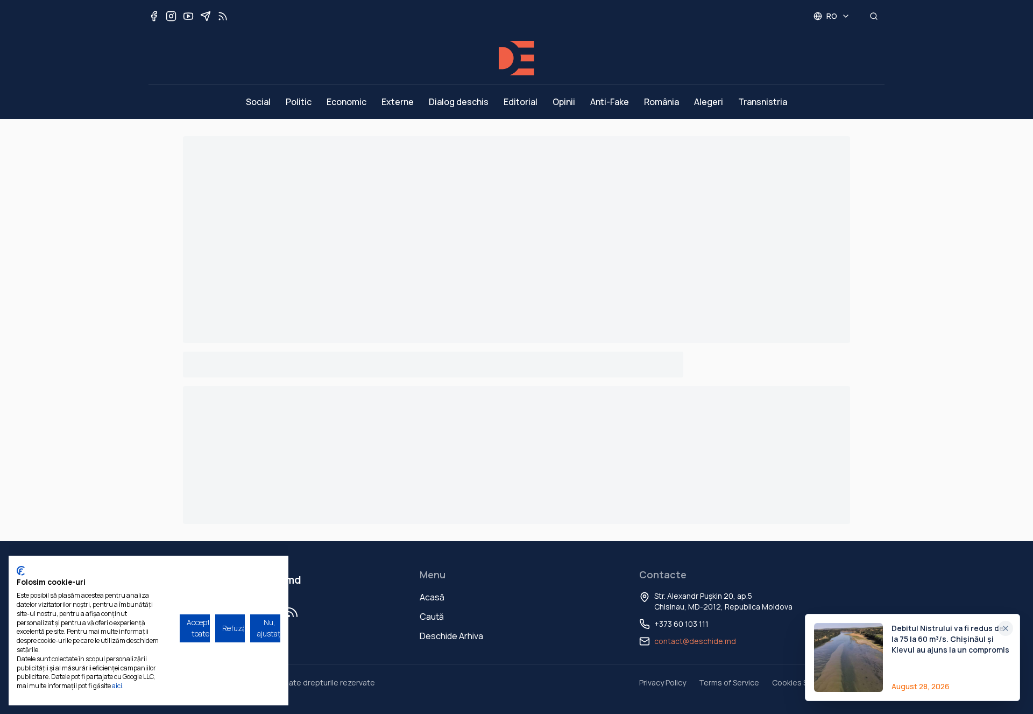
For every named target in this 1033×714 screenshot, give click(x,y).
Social (258, 102)
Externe (397, 102)
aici (117, 685)
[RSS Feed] (292, 612)
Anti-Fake (609, 102)
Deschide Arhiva (451, 636)
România (661, 102)
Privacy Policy (662, 682)
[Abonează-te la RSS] (222, 16)
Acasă (432, 597)
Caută (432, 616)
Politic (299, 102)
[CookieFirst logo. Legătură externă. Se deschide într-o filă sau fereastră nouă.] (21, 571)
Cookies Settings (802, 682)
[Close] (1005, 628)
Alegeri (708, 102)
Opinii (564, 102)
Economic (346, 102)
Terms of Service (729, 682)
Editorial (520, 102)
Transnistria (762, 102)
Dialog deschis (459, 102)
